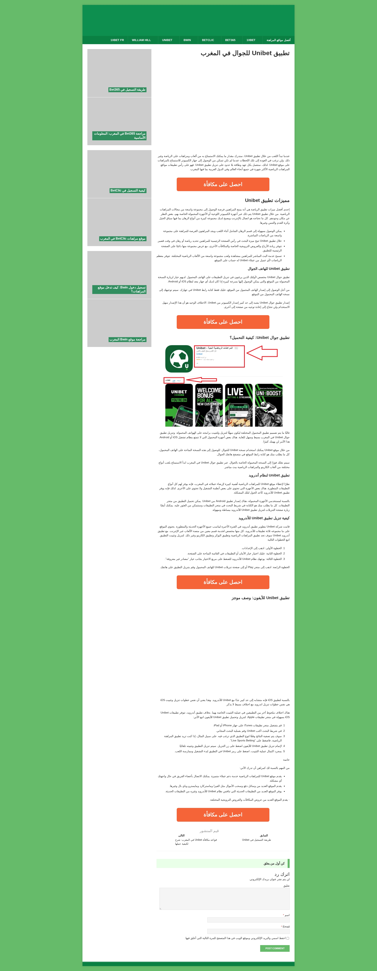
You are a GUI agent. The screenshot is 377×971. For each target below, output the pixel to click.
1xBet (251, 40)
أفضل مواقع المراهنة (279, 40)
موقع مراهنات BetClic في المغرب (122, 238)
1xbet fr (117, 40)
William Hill (141, 40)
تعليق (286, 885)
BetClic (208, 40)
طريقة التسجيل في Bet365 (127, 89)
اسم (287, 915)
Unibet (167, 40)
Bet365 (230, 40)
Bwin (187, 40)
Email (286, 926)
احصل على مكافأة (223, 184)
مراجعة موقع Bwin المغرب (127, 339)
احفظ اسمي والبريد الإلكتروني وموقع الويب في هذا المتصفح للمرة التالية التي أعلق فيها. (235, 938)
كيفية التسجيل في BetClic (128, 190)
